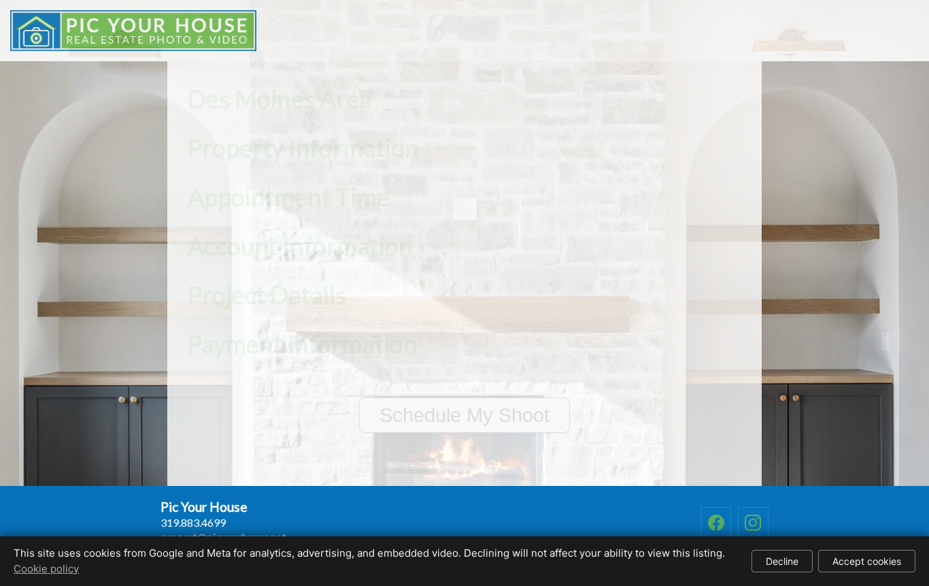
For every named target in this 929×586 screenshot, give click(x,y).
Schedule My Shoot (464, 415)
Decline (782, 561)
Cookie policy (46, 568)
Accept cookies (866, 561)
